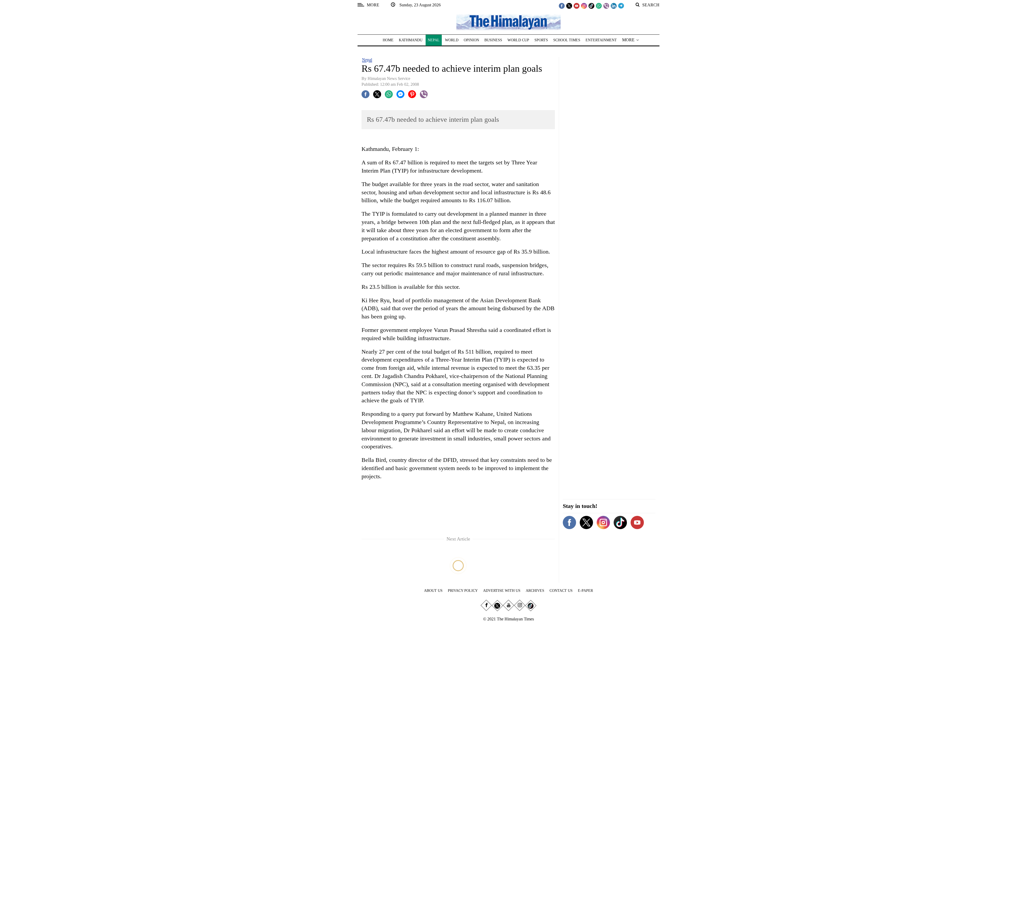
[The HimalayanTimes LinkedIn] (614, 5)
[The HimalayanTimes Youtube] (576, 5)
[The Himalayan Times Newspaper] (508, 22)
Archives (535, 591)
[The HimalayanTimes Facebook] (562, 5)
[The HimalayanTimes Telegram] (621, 5)
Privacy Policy (463, 591)
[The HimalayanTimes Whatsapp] (599, 5)
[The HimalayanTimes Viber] (606, 5)
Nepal (367, 59)
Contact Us (561, 591)
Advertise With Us (501, 591)
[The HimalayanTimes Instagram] (584, 5)
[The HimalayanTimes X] (569, 5)
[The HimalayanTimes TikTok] (591, 5)
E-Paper (585, 591)
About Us (433, 591)
